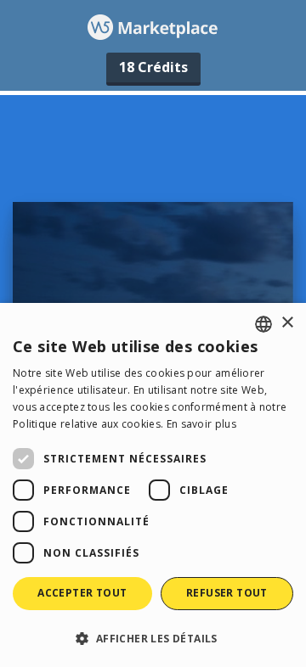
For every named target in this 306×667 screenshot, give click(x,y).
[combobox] (263, 324)
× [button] (286, 323)
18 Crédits (153, 67)
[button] (153, 637)
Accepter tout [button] (82, 593)
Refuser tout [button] (227, 593)
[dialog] (153, 485)
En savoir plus (201, 424)
